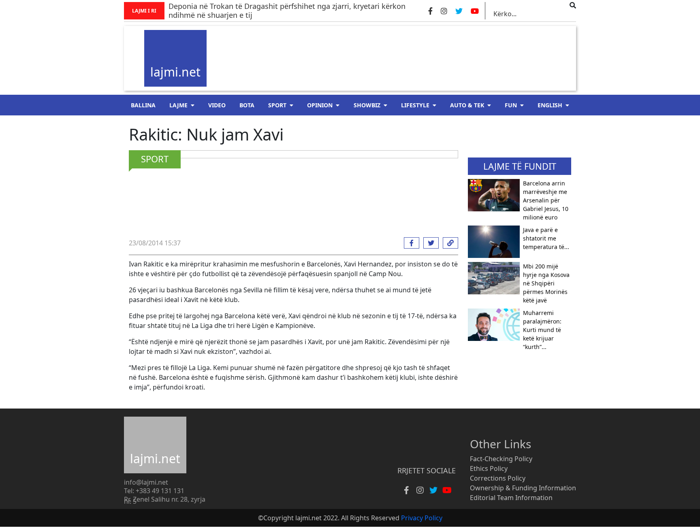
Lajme (178, 105)
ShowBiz (367, 105)
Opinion (320, 105)
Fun (511, 105)
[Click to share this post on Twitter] (429, 243)
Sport (277, 105)
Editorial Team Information (511, 497)
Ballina (143, 105)
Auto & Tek (467, 105)
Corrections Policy (497, 478)
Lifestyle (415, 105)
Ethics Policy (489, 468)
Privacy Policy (421, 517)
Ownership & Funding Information (523, 487)
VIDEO (217, 105)
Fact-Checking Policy (501, 458)
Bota (246, 105)
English (550, 105)
